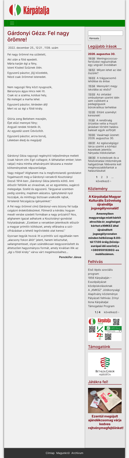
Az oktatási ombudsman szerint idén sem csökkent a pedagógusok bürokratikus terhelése (103, 101)
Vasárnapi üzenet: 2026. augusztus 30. (103, 136)
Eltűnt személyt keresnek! (102, 113)
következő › (103, 181)
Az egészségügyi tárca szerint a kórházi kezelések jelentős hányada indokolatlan (103, 147)
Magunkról (63, 453)
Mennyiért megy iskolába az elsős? (102, 87)
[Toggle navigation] (12, 23)
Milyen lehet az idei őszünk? (104, 71)
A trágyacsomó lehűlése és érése (102, 79)
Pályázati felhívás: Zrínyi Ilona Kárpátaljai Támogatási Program (103, 302)
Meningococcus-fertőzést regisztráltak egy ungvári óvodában (103, 62)
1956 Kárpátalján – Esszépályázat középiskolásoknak (100, 282)
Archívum (77, 453)
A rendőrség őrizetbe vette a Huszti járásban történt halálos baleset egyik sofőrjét (103, 125)
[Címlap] (29, 10)
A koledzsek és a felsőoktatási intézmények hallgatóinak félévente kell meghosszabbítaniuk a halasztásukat (104, 164)
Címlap (50, 453)
